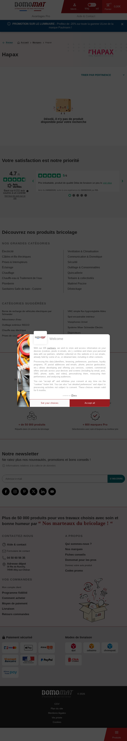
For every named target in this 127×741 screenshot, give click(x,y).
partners (51, 348)
